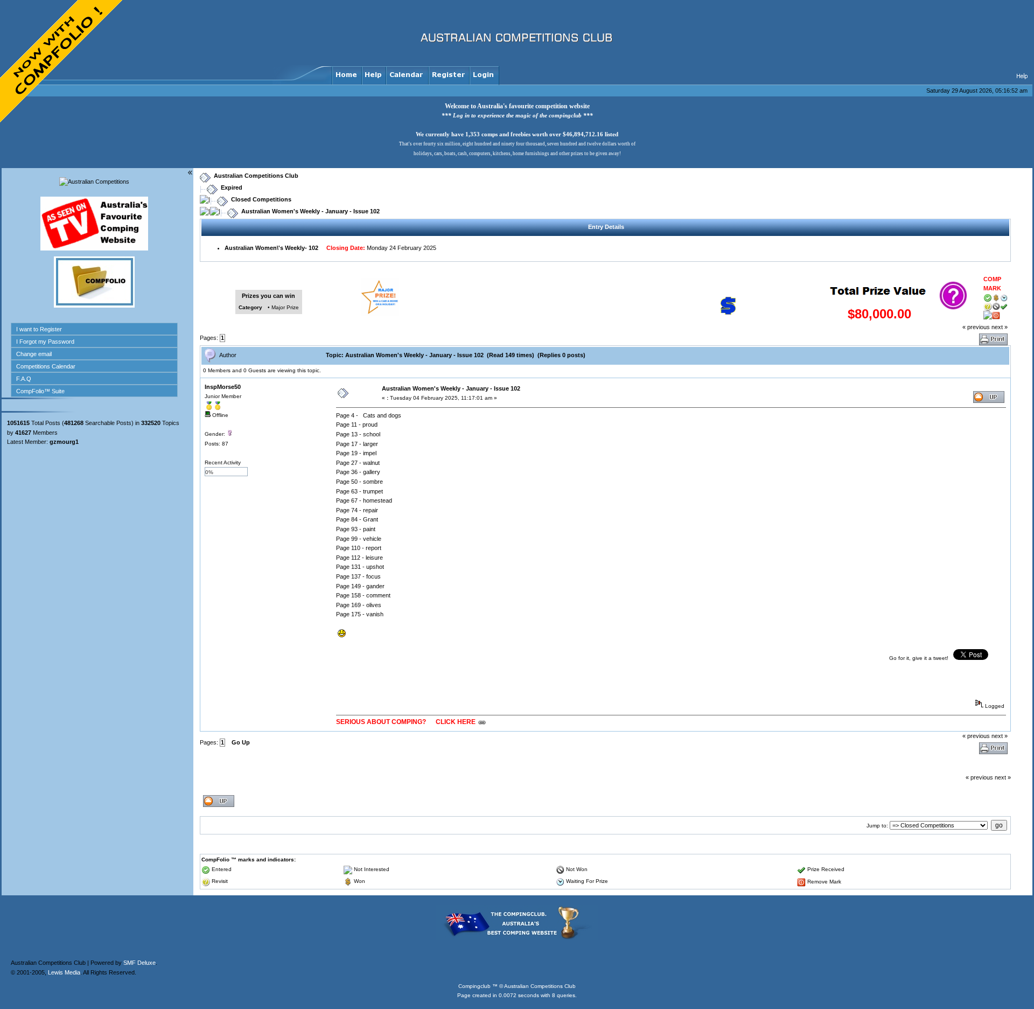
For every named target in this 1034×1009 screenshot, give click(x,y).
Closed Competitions (261, 199)
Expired (231, 187)
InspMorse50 (223, 387)
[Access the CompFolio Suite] (94, 305)
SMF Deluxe (139, 962)
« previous (976, 327)
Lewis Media (64, 972)
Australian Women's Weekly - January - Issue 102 (310, 211)
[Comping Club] (517, 938)
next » (999, 327)
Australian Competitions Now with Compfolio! (62, 62)
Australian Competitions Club (256, 175)
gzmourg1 (64, 442)
